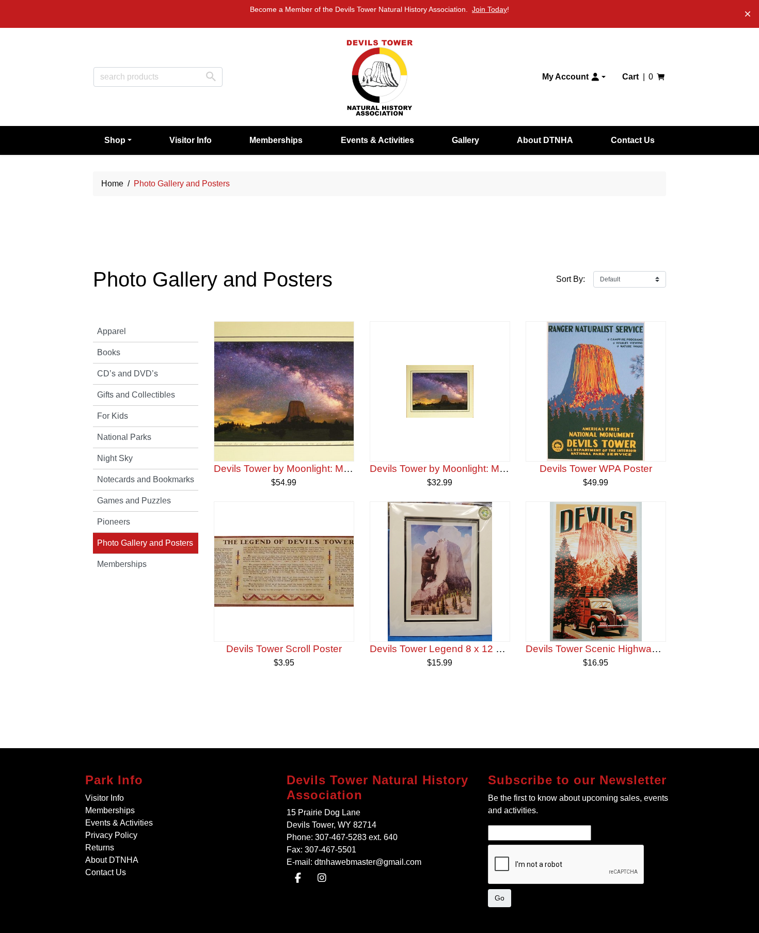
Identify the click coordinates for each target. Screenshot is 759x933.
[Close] (748, 14)
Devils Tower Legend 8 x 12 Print (443, 648)
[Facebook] (298, 878)
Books (108, 352)
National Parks (124, 437)
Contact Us (633, 140)
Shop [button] (114, 140)
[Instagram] (322, 878)
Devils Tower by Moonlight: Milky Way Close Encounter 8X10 (504, 468)
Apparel (111, 331)
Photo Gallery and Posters (145, 543)
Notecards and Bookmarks (145, 479)
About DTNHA (545, 140)
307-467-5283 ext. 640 (356, 837)
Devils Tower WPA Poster (596, 468)
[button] (574, 77)
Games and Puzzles (134, 500)
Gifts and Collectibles (136, 394)
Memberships (276, 140)
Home (112, 183)
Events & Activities (377, 140)
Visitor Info (190, 140)
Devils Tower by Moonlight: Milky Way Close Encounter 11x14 (350, 468)
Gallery (465, 140)
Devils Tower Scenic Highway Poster (607, 648)
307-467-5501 (330, 849)
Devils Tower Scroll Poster (284, 648)
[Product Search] (211, 76)
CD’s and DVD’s (127, 373)
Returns (99, 847)
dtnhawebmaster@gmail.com (367, 862)
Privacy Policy (111, 835)
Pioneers (113, 521)
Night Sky (115, 458)
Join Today (489, 9)
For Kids (112, 416)
